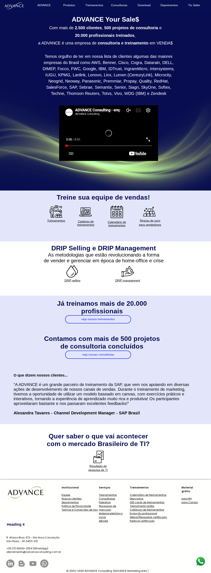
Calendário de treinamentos (117, 223)
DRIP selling (72, 280)
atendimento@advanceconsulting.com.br (33, 552)
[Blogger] (22, 563)
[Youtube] (33, 563)
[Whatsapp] (44, 563)
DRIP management (127, 280)
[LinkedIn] (10, 563)
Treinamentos (56, 220)
